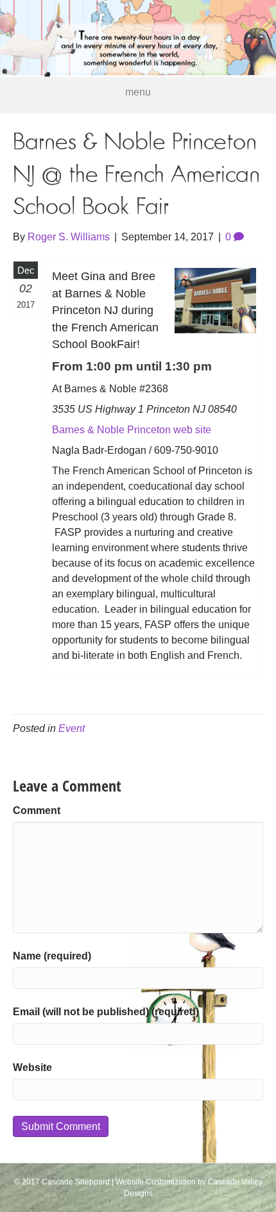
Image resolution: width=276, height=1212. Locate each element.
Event (71, 728)
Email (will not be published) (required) (106, 1011)
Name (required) (52, 956)
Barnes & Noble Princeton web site (131, 429)
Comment (36, 810)
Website (32, 1067)
